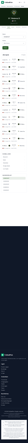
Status (4, 40)
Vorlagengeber (4, 381)
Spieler (12, 27)
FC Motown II (17, 6)
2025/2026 (6, 181)
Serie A (3, 371)
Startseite (3, 6)
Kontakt (3, 405)
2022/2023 (6, 190)
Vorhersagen (4, 386)
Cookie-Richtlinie (5, 403)
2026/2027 (6, 178)
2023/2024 (6, 187)
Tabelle (3, 384)
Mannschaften (10, 6)
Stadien (3, 390)
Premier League (5, 367)
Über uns (3, 396)
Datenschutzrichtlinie (6, 398)
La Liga (2, 373)
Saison (4, 34)
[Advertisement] (14, 209)
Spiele (8, 27)
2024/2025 (6, 184)
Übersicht (4, 27)
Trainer (2, 388)
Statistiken (18, 27)
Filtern (5, 48)
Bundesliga (3, 369)
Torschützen (4, 379)
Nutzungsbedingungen (6, 401)
